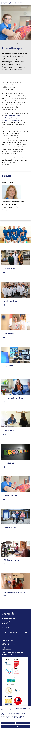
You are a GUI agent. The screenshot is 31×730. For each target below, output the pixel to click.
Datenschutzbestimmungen (22, 708)
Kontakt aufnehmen (10, 632)
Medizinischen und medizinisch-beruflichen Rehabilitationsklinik (11, 118)
